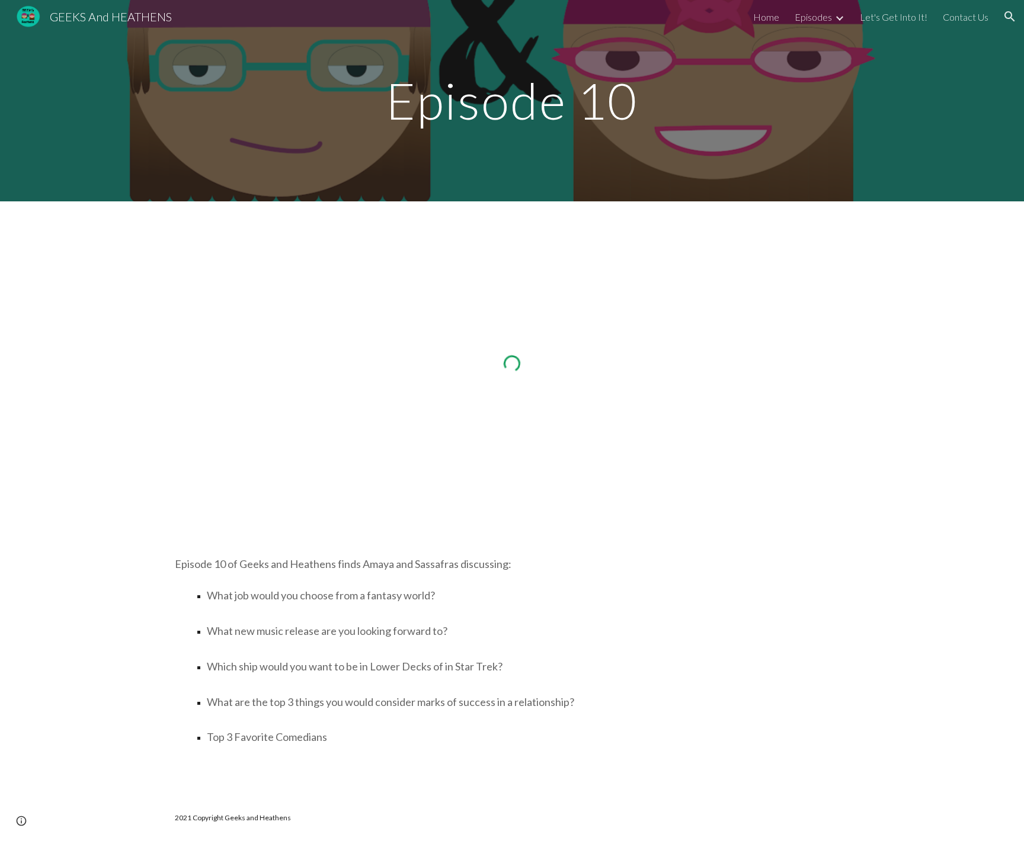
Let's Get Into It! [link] (893, 17)
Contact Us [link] (965, 17)
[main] (512, 100)
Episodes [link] (813, 17)
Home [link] (766, 17)
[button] (1010, 16)
